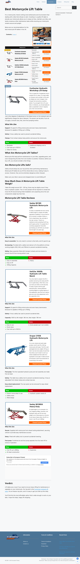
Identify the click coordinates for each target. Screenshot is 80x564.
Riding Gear (66, 1)
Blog (73, 1)
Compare (60, 1)
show (14, 34)
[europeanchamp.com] (8, 2)
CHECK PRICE (46, 51)
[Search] (74, 7)
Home (38, 1)
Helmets (44, 1)
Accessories (50, 1)
